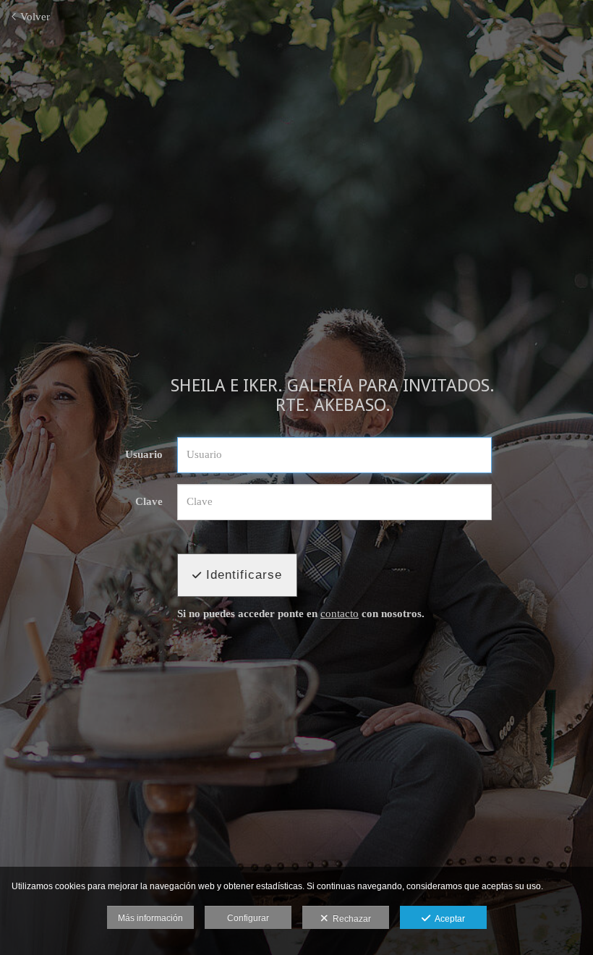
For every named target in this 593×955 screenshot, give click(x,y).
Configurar (248, 918)
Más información (150, 918)
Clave (149, 501)
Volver (33, 16)
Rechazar (349, 919)
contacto (339, 613)
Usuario (144, 454)
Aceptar (447, 919)
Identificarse (242, 575)
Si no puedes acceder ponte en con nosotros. (301, 613)
